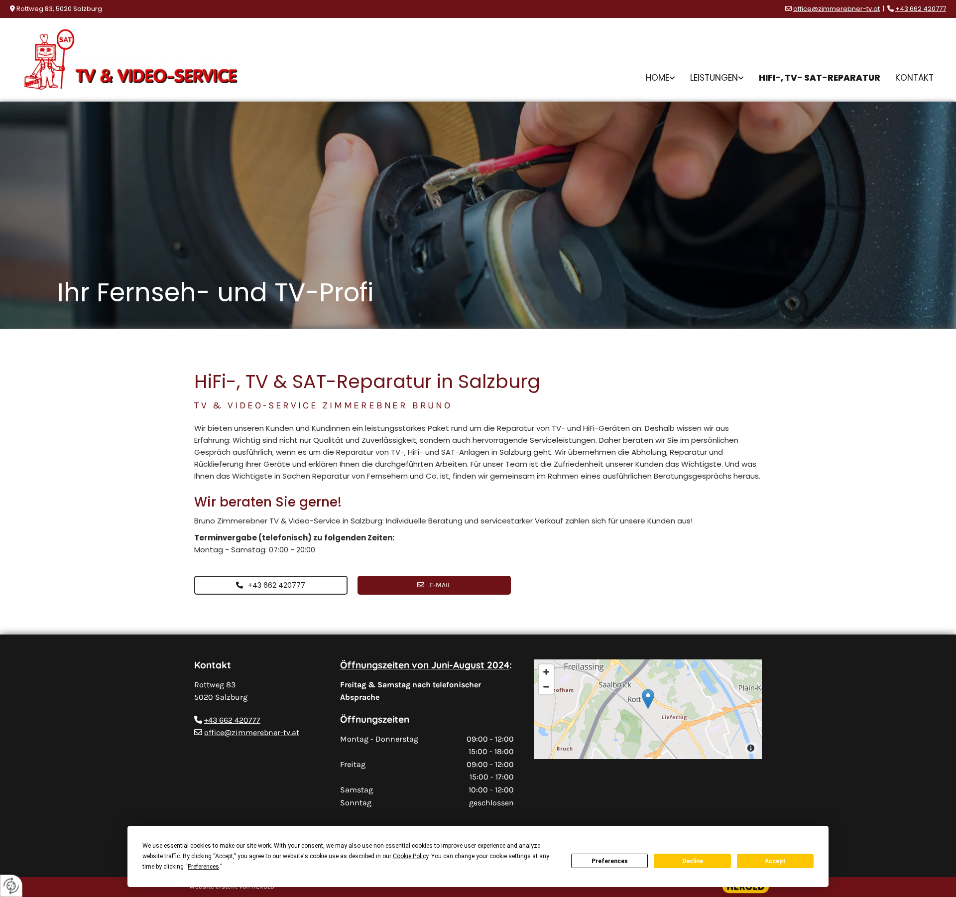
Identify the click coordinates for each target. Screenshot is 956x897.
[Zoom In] (546, 671)
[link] (660, 78)
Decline (692, 861)
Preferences (610, 861)
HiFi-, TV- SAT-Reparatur (819, 78)
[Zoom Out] (546, 686)
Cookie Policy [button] (410, 856)
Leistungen (714, 78)
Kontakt (914, 78)
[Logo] (130, 60)
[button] (271, 585)
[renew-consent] (11, 886)
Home (657, 78)
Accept (775, 861)
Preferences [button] (203, 866)
